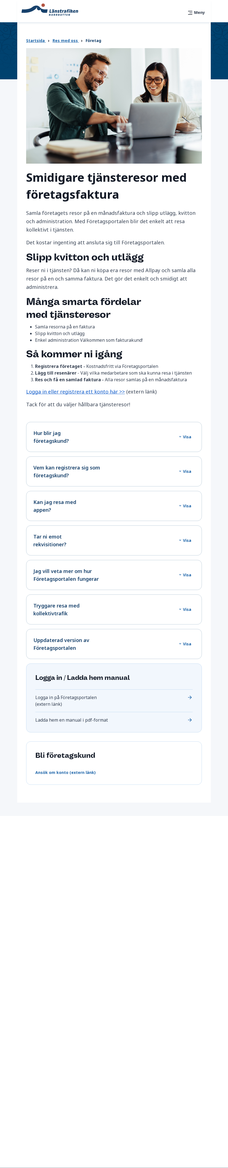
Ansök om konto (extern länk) (65, 772)
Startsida (36, 40)
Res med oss (66, 40)
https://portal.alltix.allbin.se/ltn (114, 701)
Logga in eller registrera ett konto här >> (75, 391)
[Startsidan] (49, 9)
